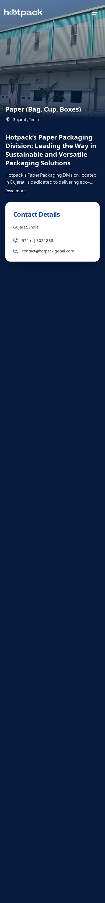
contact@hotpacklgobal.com (48, 251)
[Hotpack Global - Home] (23, 12)
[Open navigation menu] (95, 12)
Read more (15, 190)
